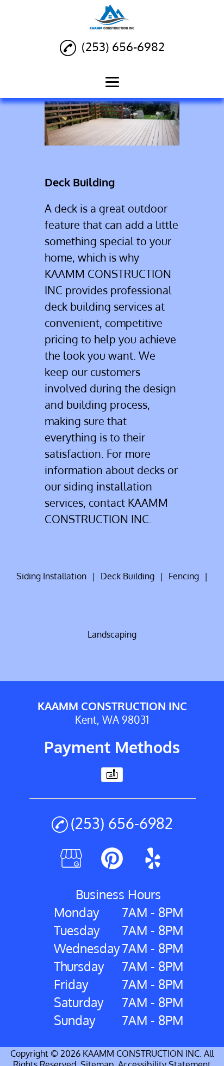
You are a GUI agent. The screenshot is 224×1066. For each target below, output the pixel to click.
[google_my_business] (71, 865)
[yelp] (153, 865)
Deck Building (127, 576)
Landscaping (112, 634)
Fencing (184, 576)
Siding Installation (51, 576)
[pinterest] (112, 865)
